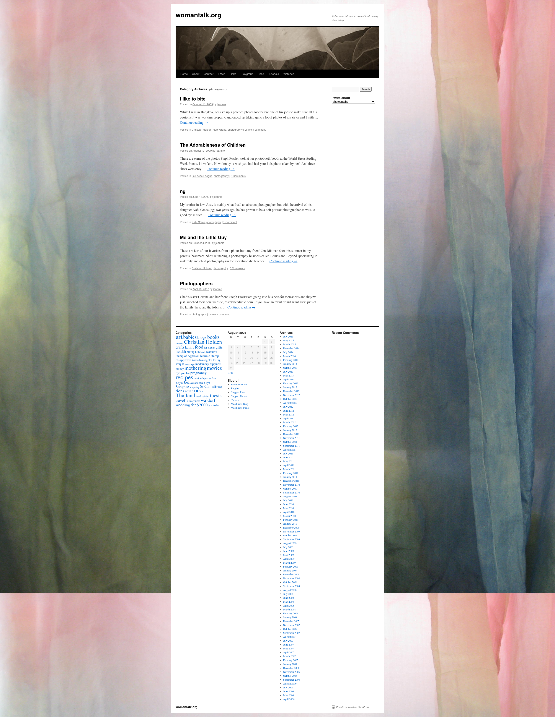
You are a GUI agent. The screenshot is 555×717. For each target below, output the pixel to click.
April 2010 (288, 512)
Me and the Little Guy (203, 237)
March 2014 (289, 356)
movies (214, 367)
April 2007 (288, 652)
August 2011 (290, 449)
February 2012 (290, 426)
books (213, 336)
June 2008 (288, 597)
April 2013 (288, 379)
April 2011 (288, 465)
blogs (202, 337)
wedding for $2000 (192, 404)
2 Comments (238, 176)
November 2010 (291, 484)
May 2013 (288, 375)
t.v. (202, 391)
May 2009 (288, 554)
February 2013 (290, 383)
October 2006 (290, 675)
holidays (200, 352)
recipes (184, 377)
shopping (194, 387)
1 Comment (230, 222)
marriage (189, 364)
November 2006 (291, 671)
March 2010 (289, 515)
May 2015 (288, 340)
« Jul (230, 372)
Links (233, 74)
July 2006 (288, 687)
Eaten (221, 74)
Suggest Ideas (238, 392)
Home (184, 74)
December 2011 (291, 434)
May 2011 (288, 461)
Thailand (185, 395)
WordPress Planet (240, 407)
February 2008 (290, 613)
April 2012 (288, 418)
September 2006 (291, 679)
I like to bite (193, 98)
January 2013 (290, 387)
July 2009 (288, 547)
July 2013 (288, 371)
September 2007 (291, 632)
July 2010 (288, 500)
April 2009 (288, 558)
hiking (190, 352)
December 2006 (291, 668)
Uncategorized (193, 400)
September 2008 (291, 586)
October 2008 (290, 582)
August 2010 (290, 496)
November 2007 (291, 625)
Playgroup (247, 74)
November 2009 (291, 531)
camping (179, 342)
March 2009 (289, 562)
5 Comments (237, 268)
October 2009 (290, 535)
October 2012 (290, 399)
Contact (209, 74)
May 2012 (288, 414)
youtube (213, 405)
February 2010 (290, 519)
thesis (216, 395)
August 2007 (290, 636)
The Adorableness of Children (213, 144)
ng (183, 191)
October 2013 (290, 367)
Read (261, 74)
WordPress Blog (239, 404)
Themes (235, 400)
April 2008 (288, 605)
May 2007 (288, 648)
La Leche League (202, 176)
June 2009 (288, 551)
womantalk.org (198, 14)
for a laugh (209, 347)
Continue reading (194, 122)
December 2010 (291, 480)
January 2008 (290, 617)
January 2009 (290, 570)
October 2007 (290, 629)
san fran (211, 378)
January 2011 (290, 477)
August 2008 (290, 590)
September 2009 (291, 539)
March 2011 (289, 469)
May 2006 (288, 695)
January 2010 (290, 523)
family (189, 347)
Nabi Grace (219, 129)
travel (180, 400)
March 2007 (289, 656)
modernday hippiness (208, 364)
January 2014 (290, 363)
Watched (288, 74)
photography (235, 129)
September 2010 (291, 492)
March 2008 (289, 609)
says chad (198, 382)
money (180, 369)
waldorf (208, 400)
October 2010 (290, 488)
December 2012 (291, 391)
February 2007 (290, 660)
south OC (192, 390)
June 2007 (288, 644)
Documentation (239, 384)
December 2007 (291, 621)
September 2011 (291, 445)
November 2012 (291, 395)
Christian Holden (202, 129)
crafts (180, 347)
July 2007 (288, 640)
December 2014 (291, 348)
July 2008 (288, 593)
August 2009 (290, 543)
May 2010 (288, 508)
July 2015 (288, 336)
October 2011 (290, 441)
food (199, 347)
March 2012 (289, 422)
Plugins (235, 388)
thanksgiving (202, 396)
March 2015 (289, 344)
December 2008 (291, 574)
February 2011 (290, 473)
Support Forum (239, 396)
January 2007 (290, 664)
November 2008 (291, 578)
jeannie (221, 104)
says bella (184, 382)
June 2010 (288, 504)
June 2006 (288, 691)
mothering (195, 367)
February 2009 (290, 566)
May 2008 (288, 601)
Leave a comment (255, 129)
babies (190, 336)
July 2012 (288, 406)
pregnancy (198, 372)
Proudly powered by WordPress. (353, 707)
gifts (219, 347)
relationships (200, 378)
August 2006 (290, 683)
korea (195, 360)
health (181, 351)
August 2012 (290, 402)
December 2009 (291, 527)
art (179, 336)
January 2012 (290, 430)
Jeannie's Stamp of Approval (196, 354)
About (195, 74)
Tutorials (273, 74)
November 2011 (291, 438)
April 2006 (288, 699)
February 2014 (290, 360)
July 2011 (288, 453)
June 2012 (288, 410)
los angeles (205, 360)
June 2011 (288, 457)
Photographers (196, 283)
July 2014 (288, 352)
